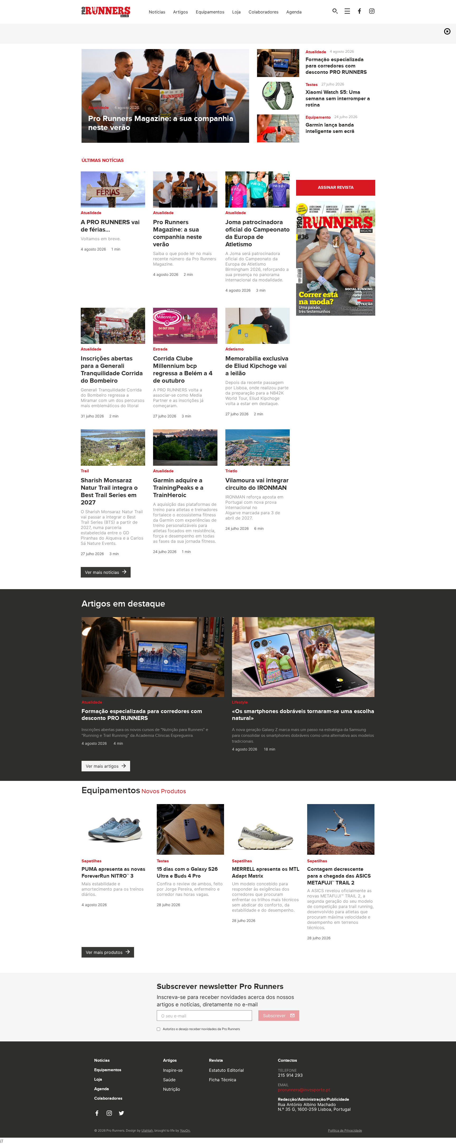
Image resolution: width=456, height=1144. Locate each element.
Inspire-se (173, 1070)
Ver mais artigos (102, 766)
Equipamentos (210, 12)
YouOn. (185, 1130)
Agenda (294, 12)
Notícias (157, 12)
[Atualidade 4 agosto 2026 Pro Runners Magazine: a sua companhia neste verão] (165, 95)
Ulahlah (147, 1130)
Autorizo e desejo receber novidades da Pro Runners (201, 1029)
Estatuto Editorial (226, 1070)
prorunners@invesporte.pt (304, 1089)
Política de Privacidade (345, 1130)
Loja (236, 12)
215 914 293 (290, 1075)
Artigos (180, 12)
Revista (216, 1060)
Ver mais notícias (102, 572)
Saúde (169, 1079)
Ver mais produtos (104, 952)
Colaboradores (263, 12)
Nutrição (171, 1089)
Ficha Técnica (222, 1079)
